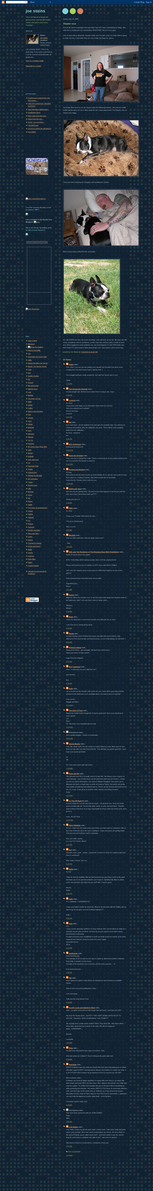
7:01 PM (69, 1146)
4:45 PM (69, 918)
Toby (30, 369)
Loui (29, 392)
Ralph (30, 562)
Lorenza (72, 400)
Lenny (30, 537)
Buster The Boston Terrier (37, 366)
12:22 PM (69, 820)
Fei (29, 463)
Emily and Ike (74, 774)
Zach (30, 421)
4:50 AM (69, 972)
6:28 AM (69, 1002)
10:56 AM (69, 738)
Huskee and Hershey (77, 470)
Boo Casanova (74, 667)
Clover (30, 540)
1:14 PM (69, 845)
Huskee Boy (32, 472)
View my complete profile (35, 61)
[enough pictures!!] (92, 334)
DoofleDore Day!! (34, 112)
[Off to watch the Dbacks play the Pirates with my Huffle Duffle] (101, 102)
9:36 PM (69, 439)
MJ (29, 379)
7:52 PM (69, 395)
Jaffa (30, 360)
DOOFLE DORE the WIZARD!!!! (39, 129)
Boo (29, 373)
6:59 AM (69, 683)
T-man (30, 482)
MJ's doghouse (75, 444)
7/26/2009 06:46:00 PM (89, 352)
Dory (30, 430)
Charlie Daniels (33, 566)
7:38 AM (69, 1122)
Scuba (30, 469)
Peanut (30, 524)
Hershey (31, 443)
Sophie (30, 514)
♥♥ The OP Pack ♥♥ (76, 801)
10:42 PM (69, 450)
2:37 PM (69, 864)
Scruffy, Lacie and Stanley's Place (82, 1008)
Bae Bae (72, 535)
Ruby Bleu (31, 559)
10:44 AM (69, 705)
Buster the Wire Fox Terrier (38, 363)
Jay (29, 353)
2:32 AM (69, 530)
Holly (30, 450)
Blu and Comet (33, 386)
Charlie (30, 418)
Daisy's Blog (32, 341)
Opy (29, 414)
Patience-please (75, 647)
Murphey (31, 434)
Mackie (30, 437)
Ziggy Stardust (75, 825)
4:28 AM (69, 1105)
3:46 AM (69, 611)
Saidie (30, 504)
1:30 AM (69, 503)
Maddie (30, 395)
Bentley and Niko (34, 530)
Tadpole (31, 517)
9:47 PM (69, 948)
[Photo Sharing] (37, 222)
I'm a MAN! (32, 132)
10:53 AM (69, 727)
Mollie (30, 549)
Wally (30, 402)
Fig (29, 521)
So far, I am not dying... (36, 122)
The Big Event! (33, 125)
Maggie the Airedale (35, 475)
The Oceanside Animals (78, 389)
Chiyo (30, 495)
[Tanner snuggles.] (101, 246)
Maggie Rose (33, 389)
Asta (70, 923)
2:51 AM (69, 547)
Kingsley (31, 427)
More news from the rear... (37, 116)
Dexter (71, 595)
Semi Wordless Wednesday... (38, 109)
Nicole (71, 633)
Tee (70, 978)
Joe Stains (35, 11)
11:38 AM (69, 768)
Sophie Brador (74, 744)
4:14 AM (69, 628)
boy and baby (33, 479)
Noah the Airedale (76, 456)
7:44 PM (69, 384)
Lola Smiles (73, 1127)
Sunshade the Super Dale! (37, 357)
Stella (71, 869)
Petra (71, 1048)
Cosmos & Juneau (34, 543)
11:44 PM (69, 464)
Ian (70, 422)
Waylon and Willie (34, 350)
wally (71, 899)
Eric (70, 850)
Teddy (71, 364)
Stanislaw (72, 1064)
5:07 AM (69, 661)
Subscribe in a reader (33, 66)
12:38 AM (69, 483)
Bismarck (31, 344)
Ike (29, 498)
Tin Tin (30, 440)
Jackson (31, 527)
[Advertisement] (35, 78)
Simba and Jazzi (75, 489)
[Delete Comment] (72, 384)
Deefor (30, 553)
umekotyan (73, 953)
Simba (30, 405)
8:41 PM (69, 417)
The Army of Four (76, 710)
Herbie (30, 424)
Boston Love (32, 485)
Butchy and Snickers (35, 411)
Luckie (30, 511)
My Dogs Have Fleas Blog (37, 447)
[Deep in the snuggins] (101, 177)
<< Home (69, 1155)
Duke (71, 689)
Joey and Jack (33, 460)
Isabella (30, 456)
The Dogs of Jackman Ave (37, 508)
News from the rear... (35, 119)
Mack (71, 617)
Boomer (31, 492)
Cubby (30, 408)
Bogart (30, 453)
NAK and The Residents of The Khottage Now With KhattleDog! (94, 552)
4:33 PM (69, 894)
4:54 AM (69, 642)
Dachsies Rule (33, 466)
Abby (71, 508)
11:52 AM (69, 795)
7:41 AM (69, 1043)
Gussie (30, 382)
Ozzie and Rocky (34, 546)
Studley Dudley (33, 376)
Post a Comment (74, 1151)
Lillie (29, 488)
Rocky (30, 501)
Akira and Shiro (33, 533)
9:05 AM (69, 1059)
